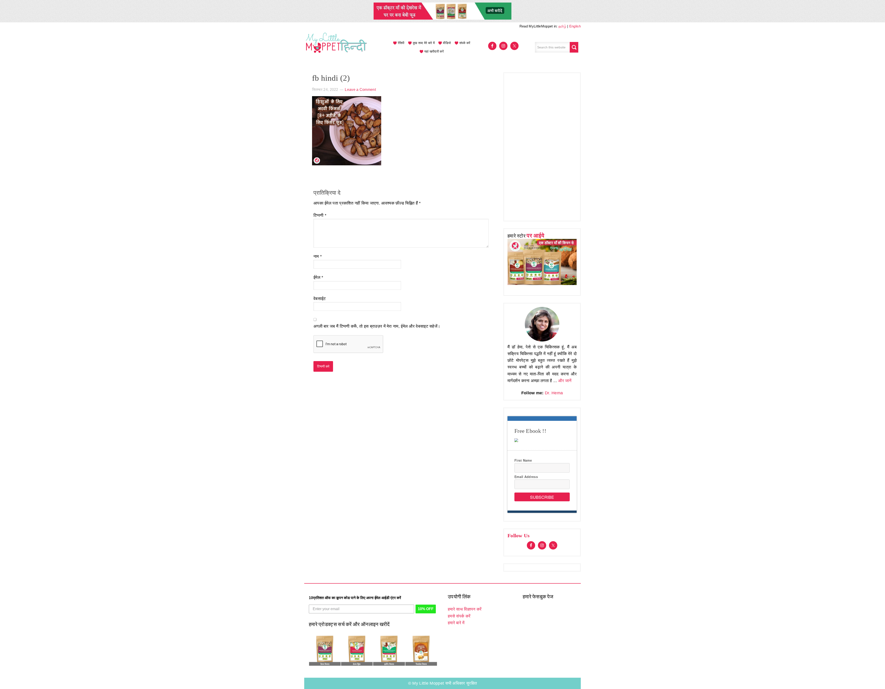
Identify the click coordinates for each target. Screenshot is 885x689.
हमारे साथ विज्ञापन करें (464, 609)
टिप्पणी (319, 215)
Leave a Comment (360, 90)
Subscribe (542, 497)
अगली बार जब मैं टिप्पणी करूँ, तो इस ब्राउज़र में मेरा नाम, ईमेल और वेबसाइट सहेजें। (376, 326)
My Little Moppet (336, 47)
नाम (317, 256)
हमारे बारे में (456, 623)
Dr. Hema (554, 393)
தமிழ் (562, 26)
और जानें (565, 380)
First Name (523, 460)
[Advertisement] (542, 146)
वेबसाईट (319, 298)
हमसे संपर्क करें (459, 616)
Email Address (526, 476)
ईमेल (318, 277)
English (575, 26)
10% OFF (426, 609)
